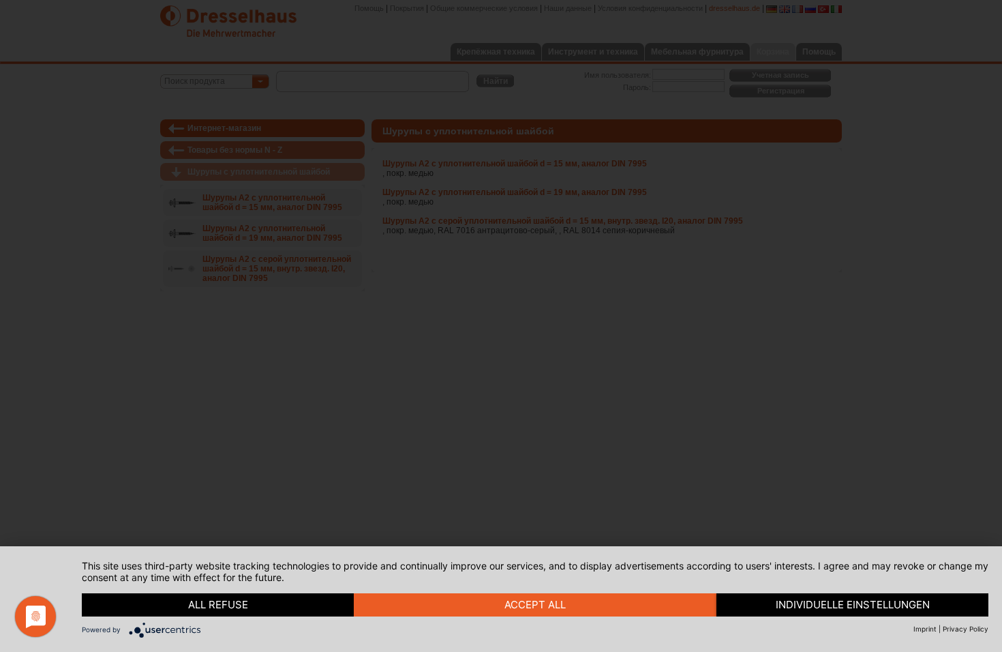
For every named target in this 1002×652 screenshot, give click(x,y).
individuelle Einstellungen (853, 604)
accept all (535, 604)
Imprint (925, 629)
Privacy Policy (965, 629)
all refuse (218, 604)
